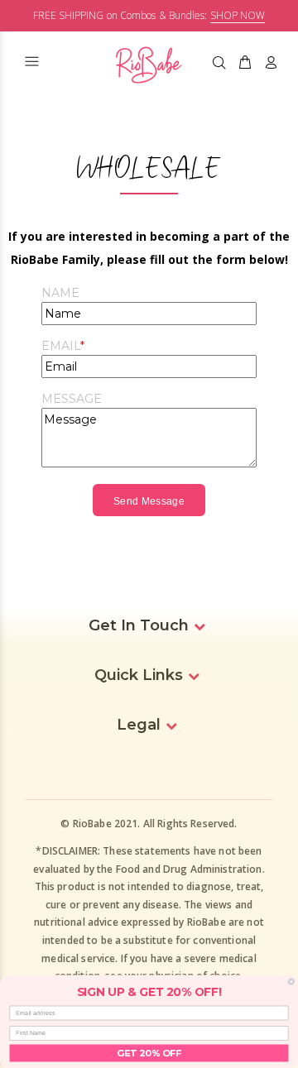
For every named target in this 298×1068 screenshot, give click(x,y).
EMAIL (60, 345)
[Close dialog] (291, 981)
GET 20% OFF (149, 1052)
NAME (60, 292)
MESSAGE (71, 398)
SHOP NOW (237, 15)
